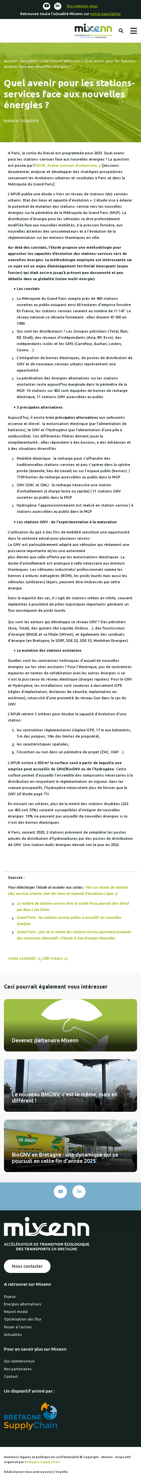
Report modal (16, 1312)
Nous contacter (27, 1266)
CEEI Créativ (52, 958)
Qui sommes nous (82, 6)
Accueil (10, 61)
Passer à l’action (18, 1327)
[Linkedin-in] (57, 6)
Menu (133, 31)
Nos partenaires (17, 1369)
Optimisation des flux (22, 1319)
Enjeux (10, 1297)
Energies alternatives (22, 1304)
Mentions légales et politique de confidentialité (42, 1457)
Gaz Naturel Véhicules (61, 61)
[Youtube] (46, 6)
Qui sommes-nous (19, 1361)
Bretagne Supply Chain (42, 1462)
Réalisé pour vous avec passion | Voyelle (36, 1471)
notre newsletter (105, 14)
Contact (11, 1376)
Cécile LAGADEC (22, 958)
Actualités (29, 61)
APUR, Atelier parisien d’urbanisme (66, 165)
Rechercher (121, 31)
